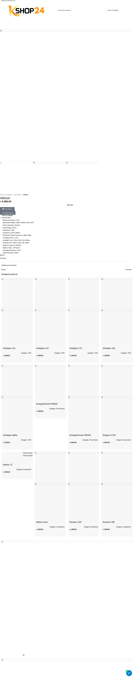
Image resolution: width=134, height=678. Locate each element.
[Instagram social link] (6, 591)
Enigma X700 (109, 435)
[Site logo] (26, 10)
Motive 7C (8, 464)
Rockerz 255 (75, 522)
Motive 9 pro (42, 522)
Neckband (17, 195)
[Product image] (17, 325)
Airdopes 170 (75, 348)
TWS (29, 353)
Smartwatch (127, 440)
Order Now (70, 205)
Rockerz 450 (109, 522)
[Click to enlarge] (3, 156)
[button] (15, 359)
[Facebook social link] (2, 591)
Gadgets (9, 195)
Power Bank (60, 408)
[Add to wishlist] (30, 342)
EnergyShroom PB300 (46, 404)
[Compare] (30, 359)
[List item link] (67, 598)
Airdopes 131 (9, 348)
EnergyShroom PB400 (80, 435)
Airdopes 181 (109, 348)
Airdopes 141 (42, 348)
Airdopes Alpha (10, 435)
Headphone (127, 527)
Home (2, 195)
